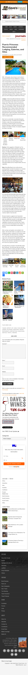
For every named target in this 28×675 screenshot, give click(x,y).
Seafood (4, 332)
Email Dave (4, 629)
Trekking (14, 332)
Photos (3, 611)
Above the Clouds (5, 558)
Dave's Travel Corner (14, 10)
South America (5, 498)
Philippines (10, 329)
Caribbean (4, 490)
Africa (3, 481)
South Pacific (5, 500)
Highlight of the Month (6, 563)
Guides (3, 560)
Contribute (3, 603)
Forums (3, 606)
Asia (10, 325)
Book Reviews (4, 581)
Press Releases (5, 570)
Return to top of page (7, 661)
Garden (4, 329)
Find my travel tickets (14, 463)
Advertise (3, 621)
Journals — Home (7, 479)
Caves (15, 328)
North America (5, 496)
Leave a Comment (7, 57)
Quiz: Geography (5, 586)
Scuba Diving (21, 331)
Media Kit (3, 634)
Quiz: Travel (4, 588)
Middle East (5, 494)
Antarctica (4, 483)
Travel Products (5, 596)
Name (3, 360)
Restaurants (5, 331)
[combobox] (14, 456)
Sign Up (20, 1)
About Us (3, 619)
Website (4, 371)
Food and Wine (21, 328)
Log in (25, 665)
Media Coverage (5, 631)
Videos (3, 573)
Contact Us (4, 624)
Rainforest (16, 329)
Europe (4, 492)
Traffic (9, 332)
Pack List (3, 583)
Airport (9, 328)
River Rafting (13, 331)
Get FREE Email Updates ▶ (10, 431)
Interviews (3, 565)
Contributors (4, 626)
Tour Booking (4, 591)
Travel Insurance (5, 593)
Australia (4, 487)
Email (3, 366)
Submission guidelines (23, 39)
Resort (22, 329)
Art (12, 328)
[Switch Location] (22, 458)
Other (3, 503)
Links (2, 608)
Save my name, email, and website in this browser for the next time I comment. (13, 379)
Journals (3, 568)
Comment (4, 343)
